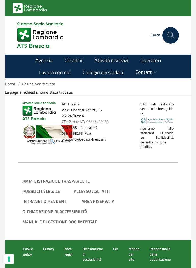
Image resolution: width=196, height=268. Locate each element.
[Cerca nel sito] (170, 35)
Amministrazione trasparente (56, 180)
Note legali (68, 251)
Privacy (48, 249)
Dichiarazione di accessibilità (54, 211)
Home (10, 84)
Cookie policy (28, 251)
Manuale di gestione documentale (59, 221)
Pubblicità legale (41, 191)
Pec (115, 249)
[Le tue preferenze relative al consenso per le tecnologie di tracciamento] (9, 259)
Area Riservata (98, 201)
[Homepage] (40, 35)
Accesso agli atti (92, 191)
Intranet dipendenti (45, 201)
